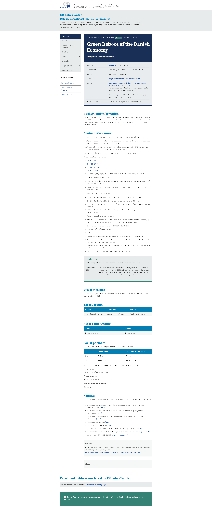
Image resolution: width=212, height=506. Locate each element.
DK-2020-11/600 (92, 164)
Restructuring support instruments (69, 46)
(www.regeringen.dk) (142, 432)
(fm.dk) (89, 402)
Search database (67, 70)
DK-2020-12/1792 (93, 167)
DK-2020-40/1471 (93, 161)
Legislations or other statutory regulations (125, 79)
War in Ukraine (67, 41)
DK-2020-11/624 (92, 170)
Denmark (112, 65)
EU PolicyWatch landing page (95, 485)
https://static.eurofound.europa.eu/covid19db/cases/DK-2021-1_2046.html (112, 452)
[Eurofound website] (66, 5)
